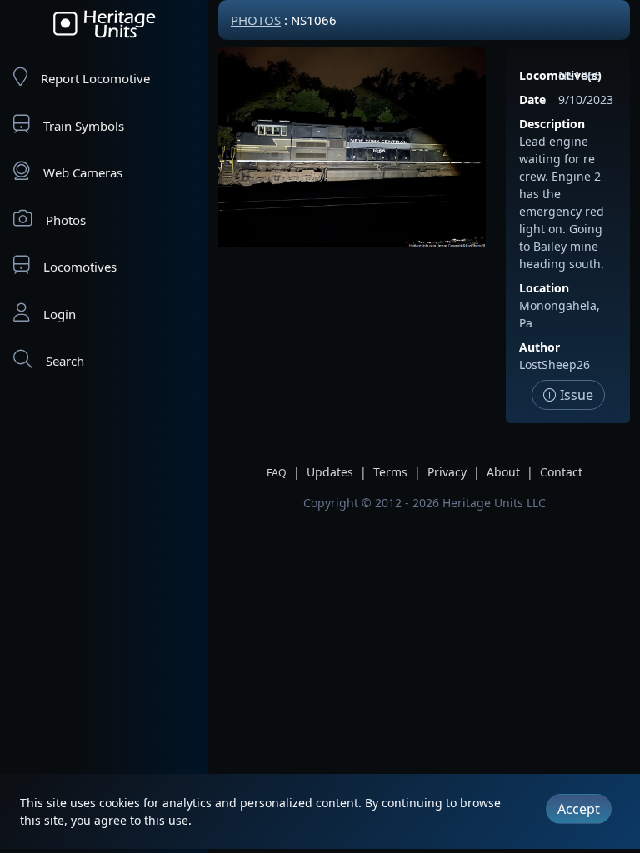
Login (59, 314)
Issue (575, 395)
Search (65, 360)
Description (552, 124)
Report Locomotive (95, 78)
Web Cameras (82, 172)
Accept (579, 809)
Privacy (447, 472)
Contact (561, 472)
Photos (66, 220)
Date (532, 99)
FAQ (277, 473)
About (503, 472)
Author (539, 347)
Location (544, 288)
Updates (330, 472)
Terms (390, 472)
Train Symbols (83, 125)
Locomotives (80, 266)
